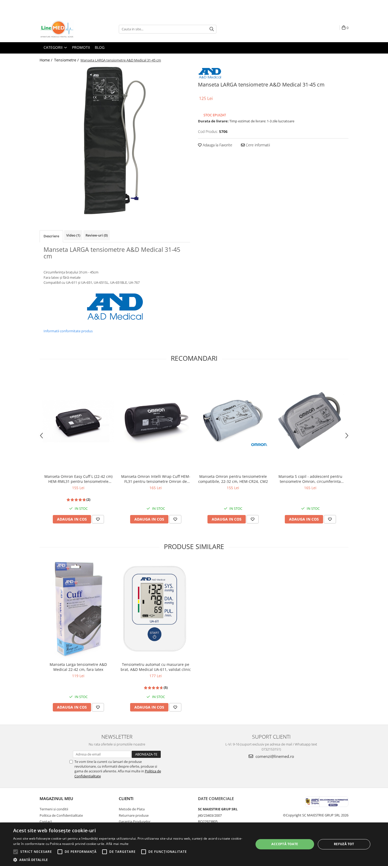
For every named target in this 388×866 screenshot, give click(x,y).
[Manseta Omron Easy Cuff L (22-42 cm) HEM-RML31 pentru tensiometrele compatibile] (78, 421)
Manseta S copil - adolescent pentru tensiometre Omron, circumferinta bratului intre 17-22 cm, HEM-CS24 (310, 479)
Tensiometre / (67, 59)
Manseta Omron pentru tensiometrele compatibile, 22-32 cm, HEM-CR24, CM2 (233, 479)
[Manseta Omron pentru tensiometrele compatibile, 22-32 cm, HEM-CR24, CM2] (233, 421)
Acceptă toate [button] (284, 844)
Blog (100, 47)
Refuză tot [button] (344, 844)
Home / (46, 59)
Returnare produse (134, 815)
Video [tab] (73, 235)
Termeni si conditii (54, 809)
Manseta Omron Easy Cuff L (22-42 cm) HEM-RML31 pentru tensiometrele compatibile (78, 479)
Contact (46, 821)
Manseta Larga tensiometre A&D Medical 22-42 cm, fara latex (78, 667)
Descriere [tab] (51, 236)
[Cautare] (211, 29)
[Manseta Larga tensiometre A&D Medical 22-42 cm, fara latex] (78, 609)
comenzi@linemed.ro (274, 756)
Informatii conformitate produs (68, 331)
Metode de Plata (132, 809)
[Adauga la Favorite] (98, 519)
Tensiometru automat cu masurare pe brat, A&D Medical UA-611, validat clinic (156, 667)
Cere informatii (257, 144)
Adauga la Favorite (217, 144)
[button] (130, 859)
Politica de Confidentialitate (61, 815)
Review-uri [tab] (97, 235)
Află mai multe (117, 843)
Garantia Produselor (134, 821)
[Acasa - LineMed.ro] (66, 29)
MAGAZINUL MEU (56, 798)
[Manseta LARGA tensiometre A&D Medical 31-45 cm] (115, 140)
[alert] (194, 844)
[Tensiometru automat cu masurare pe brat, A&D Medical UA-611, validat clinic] (156, 609)
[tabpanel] (115, 140)
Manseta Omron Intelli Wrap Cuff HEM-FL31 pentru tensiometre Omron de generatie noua (155, 479)
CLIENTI (126, 798)
